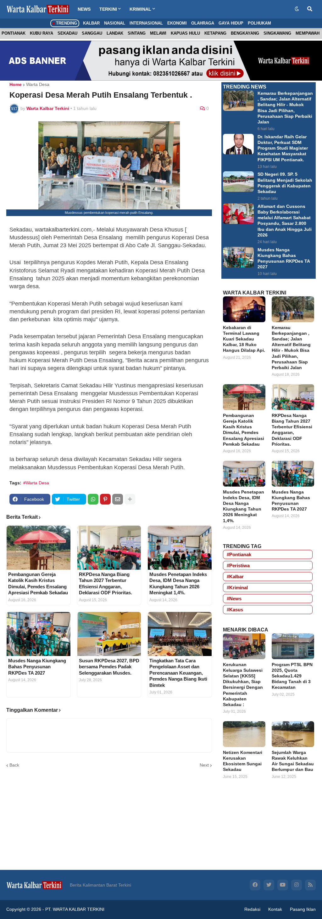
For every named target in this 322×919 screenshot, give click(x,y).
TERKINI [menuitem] (108, 9)
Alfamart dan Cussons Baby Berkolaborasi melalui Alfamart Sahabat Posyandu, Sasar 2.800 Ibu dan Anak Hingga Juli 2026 (285, 220)
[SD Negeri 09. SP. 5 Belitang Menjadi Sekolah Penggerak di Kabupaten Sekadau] (238, 181)
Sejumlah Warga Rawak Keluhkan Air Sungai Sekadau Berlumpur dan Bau (293, 761)
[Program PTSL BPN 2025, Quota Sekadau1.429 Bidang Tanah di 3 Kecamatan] (293, 646)
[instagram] (296, 885)
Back (14, 765)
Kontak (275, 909)
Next (204, 765)
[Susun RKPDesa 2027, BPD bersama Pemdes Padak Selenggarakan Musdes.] (109, 634)
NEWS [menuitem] (84, 9)
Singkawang (277, 33)
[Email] (117, 499)
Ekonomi (177, 23)
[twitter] (269, 885)
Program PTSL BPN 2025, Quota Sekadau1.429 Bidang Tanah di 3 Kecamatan (292, 676)
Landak (115, 33)
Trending (66, 23)
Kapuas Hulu (185, 33)
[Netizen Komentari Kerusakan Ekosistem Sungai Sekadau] (244, 734)
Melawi (158, 33)
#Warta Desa (36, 482)
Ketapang (215, 33)
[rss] (310, 885)
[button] (297, 9)
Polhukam (259, 23)
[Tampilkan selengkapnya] (130, 499)
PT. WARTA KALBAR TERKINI (74, 909)
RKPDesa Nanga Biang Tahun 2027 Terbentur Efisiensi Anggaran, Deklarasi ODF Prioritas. (105, 584)
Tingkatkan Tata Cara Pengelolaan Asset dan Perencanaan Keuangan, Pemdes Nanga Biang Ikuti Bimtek (178, 673)
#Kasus (235, 609)
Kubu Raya (41, 33)
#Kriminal (237, 587)
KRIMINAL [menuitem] (140, 9)
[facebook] (255, 885)
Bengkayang (245, 33)
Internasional (146, 23)
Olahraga (202, 23)
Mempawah (307, 33)
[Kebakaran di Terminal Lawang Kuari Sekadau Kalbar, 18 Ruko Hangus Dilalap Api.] (244, 309)
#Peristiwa (238, 565)
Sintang (137, 33)
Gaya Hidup (231, 23)
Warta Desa (37, 84)
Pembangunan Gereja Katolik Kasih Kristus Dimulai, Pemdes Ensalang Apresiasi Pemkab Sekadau (38, 584)
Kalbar (91, 23)
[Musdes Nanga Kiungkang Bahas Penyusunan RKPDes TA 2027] (38, 634)
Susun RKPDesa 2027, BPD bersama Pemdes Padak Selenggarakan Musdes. (109, 667)
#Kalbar (235, 576)
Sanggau (92, 33)
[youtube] (282, 885)
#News (234, 598)
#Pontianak (239, 554)
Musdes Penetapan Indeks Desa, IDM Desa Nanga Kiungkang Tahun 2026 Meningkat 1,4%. (178, 584)
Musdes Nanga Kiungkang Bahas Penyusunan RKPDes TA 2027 (37, 667)
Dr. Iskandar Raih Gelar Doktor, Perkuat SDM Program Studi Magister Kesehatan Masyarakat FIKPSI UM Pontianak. (283, 148)
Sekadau (67, 33)
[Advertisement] (268, 830)
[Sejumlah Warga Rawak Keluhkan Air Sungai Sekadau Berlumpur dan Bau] (293, 734)
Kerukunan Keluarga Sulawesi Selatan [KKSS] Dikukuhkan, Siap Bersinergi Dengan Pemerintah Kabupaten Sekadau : (243, 684)
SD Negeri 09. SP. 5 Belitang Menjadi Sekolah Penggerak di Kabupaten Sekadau (285, 183)
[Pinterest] (105, 499)
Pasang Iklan (303, 909)
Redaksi (252, 909)
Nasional (114, 23)
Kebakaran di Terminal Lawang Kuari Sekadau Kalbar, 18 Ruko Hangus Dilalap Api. (244, 339)
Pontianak (13, 33)
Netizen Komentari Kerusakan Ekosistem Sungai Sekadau (242, 761)
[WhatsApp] (93, 499)
